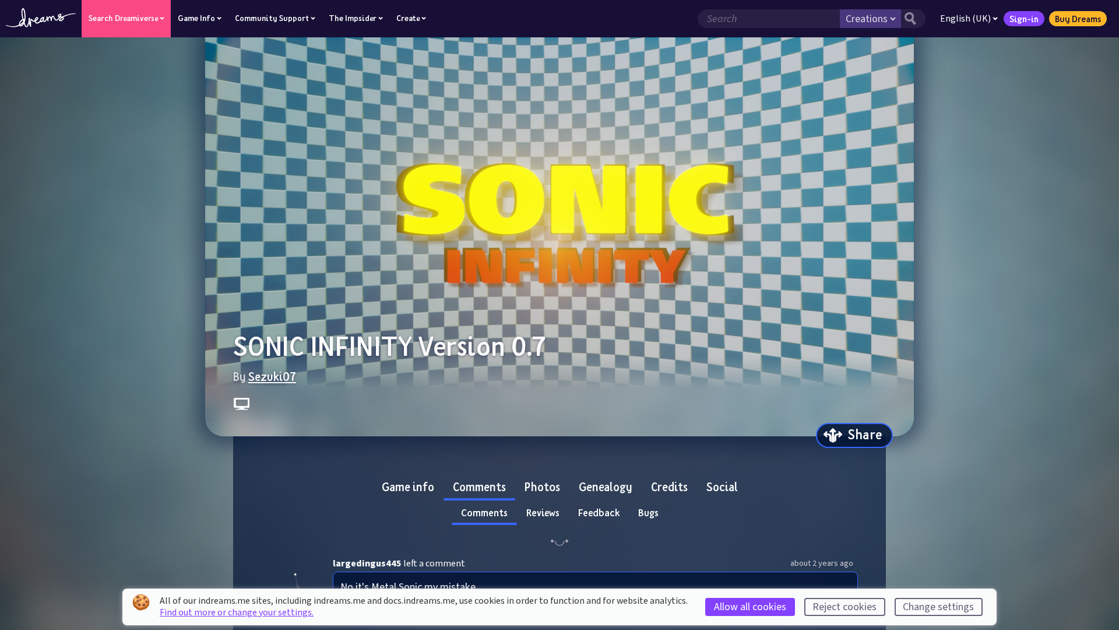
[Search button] (913, 18)
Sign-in (1024, 18)
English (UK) (965, 18)
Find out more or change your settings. (237, 612)
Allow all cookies (750, 607)
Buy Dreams (1078, 18)
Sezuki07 (272, 376)
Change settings (938, 607)
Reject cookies (844, 607)
